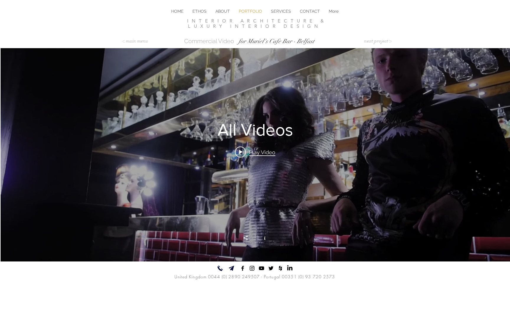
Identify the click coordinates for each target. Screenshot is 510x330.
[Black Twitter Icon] (271, 268)
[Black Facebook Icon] (242, 268)
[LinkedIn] (290, 268)
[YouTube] (261, 268)
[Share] (248, 238)
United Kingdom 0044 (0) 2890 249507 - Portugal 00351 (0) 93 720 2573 (254, 276)
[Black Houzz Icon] (280, 268)
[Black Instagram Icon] (252, 268)
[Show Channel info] (261, 237)
